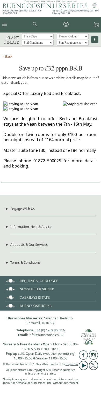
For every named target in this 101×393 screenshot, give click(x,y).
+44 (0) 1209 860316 (50, 330)
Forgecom (72, 364)
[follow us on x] (93, 368)
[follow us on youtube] (83, 368)
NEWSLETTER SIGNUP (37, 289)
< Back (7, 56)
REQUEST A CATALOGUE (39, 280)
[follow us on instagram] (93, 358)
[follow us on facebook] (83, 358)
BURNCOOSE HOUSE (36, 305)
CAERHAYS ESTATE (35, 297)
